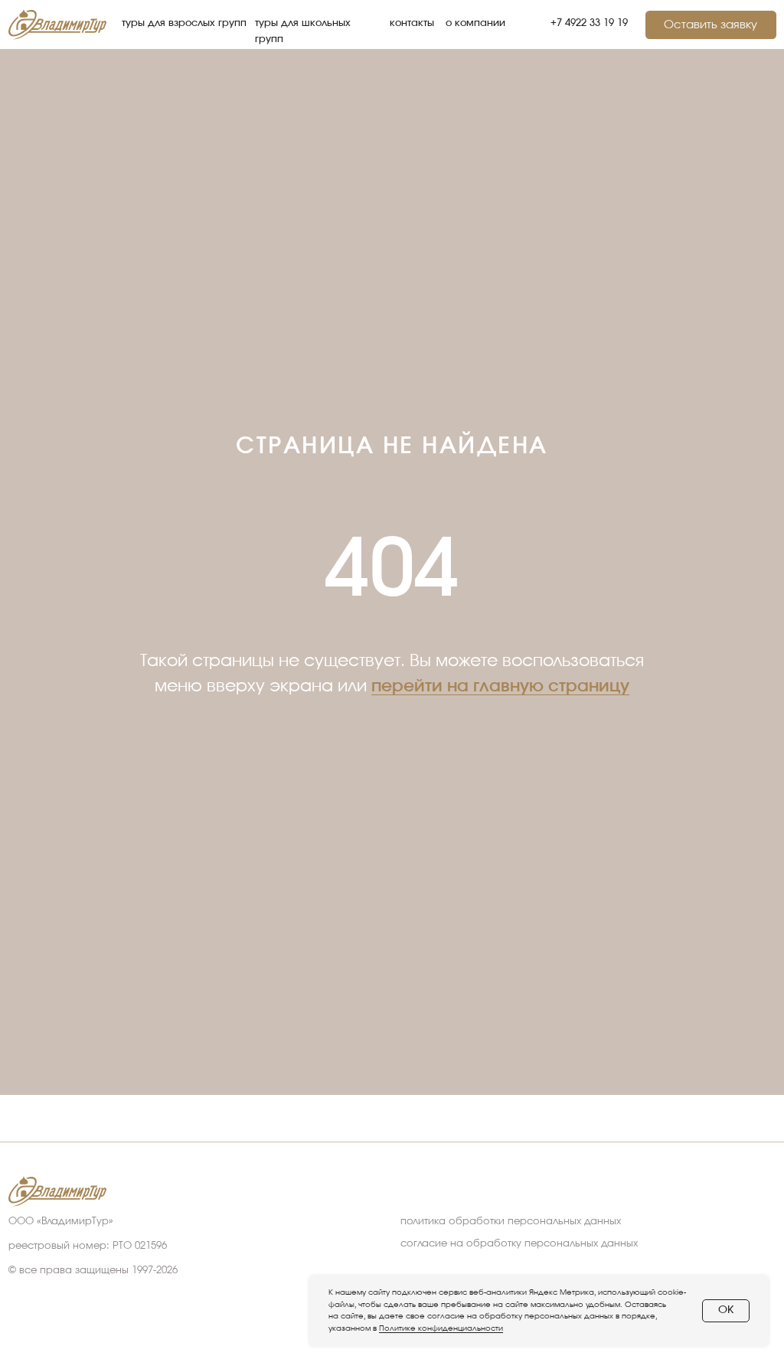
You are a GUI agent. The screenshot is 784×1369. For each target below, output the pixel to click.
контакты (412, 23)
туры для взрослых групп (184, 23)
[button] (710, 25)
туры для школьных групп (303, 31)
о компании (475, 23)
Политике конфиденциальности (441, 1328)
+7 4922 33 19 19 (589, 23)
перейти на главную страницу (500, 847)
